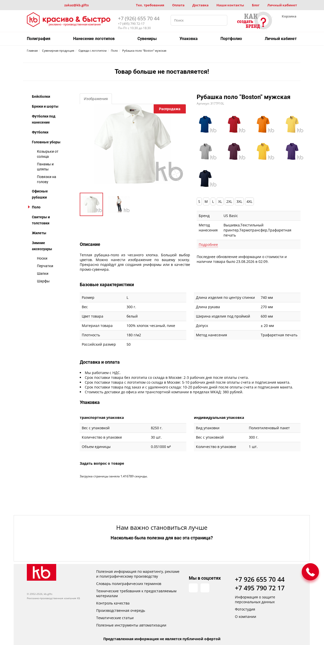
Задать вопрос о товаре (102, 463)
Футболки (40, 132)
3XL (239, 201)
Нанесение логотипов (94, 38)
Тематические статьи (115, 617)
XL (220, 201)
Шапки (42, 273)
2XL (229, 201)
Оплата (178, 5)
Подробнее (208, 244)
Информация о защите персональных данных (255, 599)
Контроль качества (113, 603)
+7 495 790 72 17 (260, 587)
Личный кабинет (282, 5)
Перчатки (45, 266)
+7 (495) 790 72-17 (131, 24)
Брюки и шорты (45, 106)
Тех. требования (150, 5)
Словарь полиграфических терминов (128, 583)
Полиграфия (38, 38)
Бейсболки (41, 96)
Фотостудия (245, 609)
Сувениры (147, 38)
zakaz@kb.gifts (76, 5)
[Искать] (222, 20)
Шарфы (43, 281)
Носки (42, 258)
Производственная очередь (120, 610)
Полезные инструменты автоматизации (131, 625)
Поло (36, 207)
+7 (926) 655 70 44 (138, 18)
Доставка (200, 5)
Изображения (96, 98)
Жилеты (39, 233)
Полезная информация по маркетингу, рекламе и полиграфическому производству (137, 574)
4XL (249, 201)
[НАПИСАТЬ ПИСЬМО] (310, 571)
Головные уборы (46, 142)
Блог (255, 5)
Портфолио (231, 38)
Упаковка (188, 38)
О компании (245, 616)
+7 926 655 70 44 (260, 579)
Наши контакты (230, 5)
